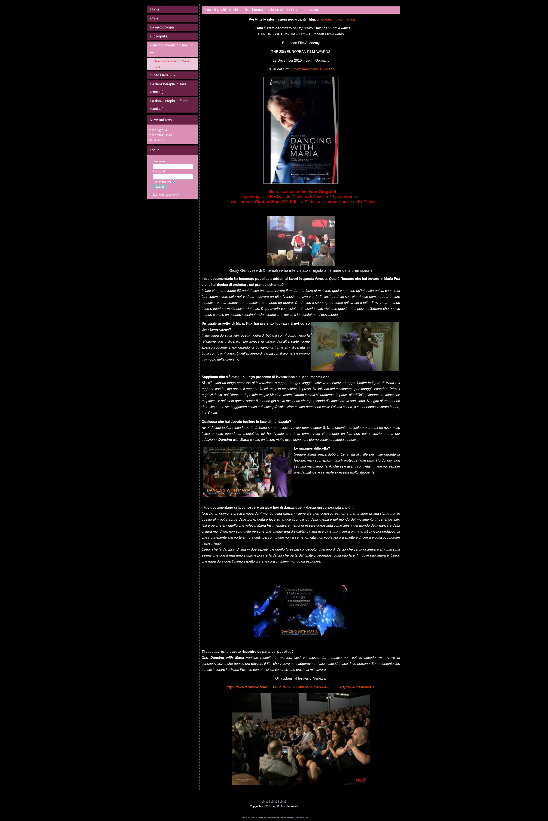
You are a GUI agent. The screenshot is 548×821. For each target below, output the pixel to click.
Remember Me (162, 181)
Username (159, 161)
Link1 (265, 801)
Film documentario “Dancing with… (171, 49)
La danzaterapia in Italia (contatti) (168, 88)
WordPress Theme (277, 818)
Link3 (283, 801)
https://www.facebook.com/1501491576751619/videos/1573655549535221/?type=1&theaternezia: (301, 687)
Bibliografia (159, 36)
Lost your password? (166, 194)
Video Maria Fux (162, 75)
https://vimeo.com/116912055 (313, 69)
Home (154, 9)
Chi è (154, 18)
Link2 (274, 801)
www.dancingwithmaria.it (336, 19)
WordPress (257, 818)
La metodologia (162, 27)
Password (159, 171)
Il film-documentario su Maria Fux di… (171, 64)
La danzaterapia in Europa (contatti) (170, 104)
